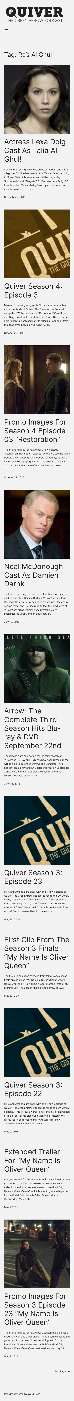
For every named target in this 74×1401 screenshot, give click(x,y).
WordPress (34, 1393)
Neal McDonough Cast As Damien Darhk (33, 575)
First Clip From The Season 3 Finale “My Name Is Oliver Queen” (36, 952)
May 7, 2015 (11, 1207)
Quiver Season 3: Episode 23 (33, 877)
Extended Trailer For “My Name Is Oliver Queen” (32, 1160)
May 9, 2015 (11, 1131)
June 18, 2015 (12, 783)
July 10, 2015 (11, 621)
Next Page (62, 1371)
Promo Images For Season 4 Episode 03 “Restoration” (35, 431)
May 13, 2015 (12, 995)
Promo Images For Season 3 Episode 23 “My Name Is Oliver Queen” (35, 1309)
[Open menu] (6, 30)
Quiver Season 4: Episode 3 (33, 290)
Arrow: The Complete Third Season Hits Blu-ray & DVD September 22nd (32, 728)
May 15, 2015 (12, 919)
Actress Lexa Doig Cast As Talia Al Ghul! (35, 150)
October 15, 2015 (14, 477)
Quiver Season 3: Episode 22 (33, 1089)
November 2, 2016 (14, 197)
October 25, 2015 (14, 332)
